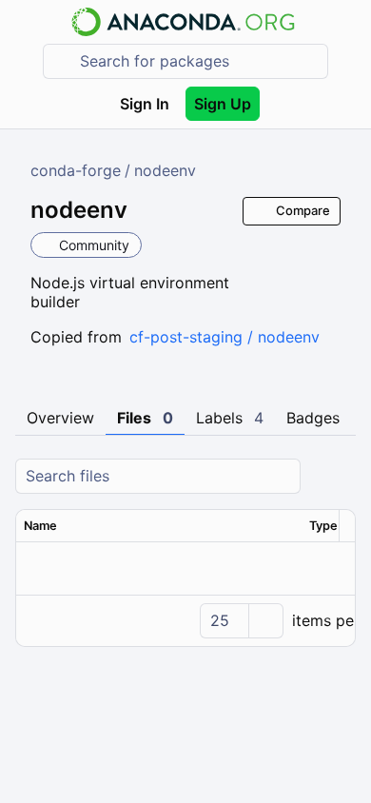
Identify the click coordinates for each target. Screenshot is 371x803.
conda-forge (75, 170)
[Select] (265, 620)
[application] (185, 620)
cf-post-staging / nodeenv (224, 336)
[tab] (60, 419)
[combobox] (198, 61)
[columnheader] (159, 526)
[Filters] (339, 476)
